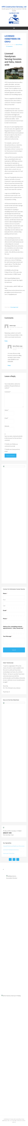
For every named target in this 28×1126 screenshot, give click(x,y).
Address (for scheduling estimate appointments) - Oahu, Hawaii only (13, 627)
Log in (14, 1122)
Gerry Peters (16, 346)
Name (7, 410)
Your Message (7, 636)
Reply (6, 341)
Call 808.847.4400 (14, 13)
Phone (5, 618)
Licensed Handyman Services (11, 849)
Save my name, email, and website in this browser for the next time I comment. (13, 438)
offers (20, 82)
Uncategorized (14, 307)
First (4, 599)
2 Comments (9, 46)
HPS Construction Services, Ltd (14, 6)
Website (7, 426)
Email (6, 418)
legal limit (12, 98)
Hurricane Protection (8, 853)
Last (4, 605)
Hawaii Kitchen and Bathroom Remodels (13, 846)
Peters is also (8, 258)
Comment (8, 391)
